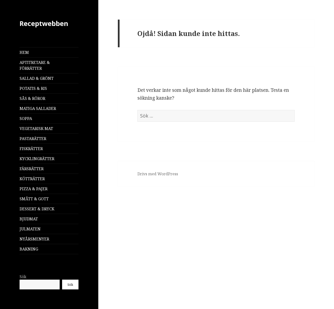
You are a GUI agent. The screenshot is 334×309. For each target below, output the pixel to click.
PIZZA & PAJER (33, 188)
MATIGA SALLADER (38, 108)
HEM (24, 52)
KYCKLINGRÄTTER (37, 158)
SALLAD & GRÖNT (37, 78)
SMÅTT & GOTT (34, 199)
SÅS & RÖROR (32, 98)
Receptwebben (44, 23)
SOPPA (26, 118)
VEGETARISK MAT (36, 128)
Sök (23, 276)
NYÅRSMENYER (34, 239)
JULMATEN (30, 229)
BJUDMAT (29, 219)
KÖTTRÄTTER (32, 178)
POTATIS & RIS (33, 88)
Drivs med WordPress (157, 174)
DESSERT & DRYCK (37, 209)
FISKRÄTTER (31, 148)
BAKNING (29, 249)
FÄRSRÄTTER (32, 168)
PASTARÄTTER (33, 138)
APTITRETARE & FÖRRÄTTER (35, 65)
